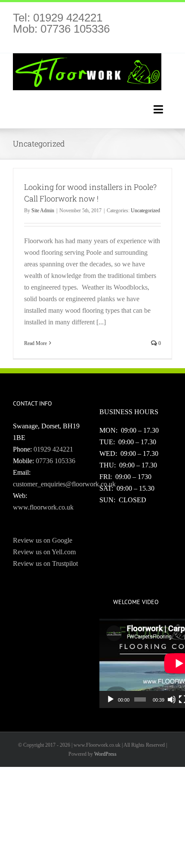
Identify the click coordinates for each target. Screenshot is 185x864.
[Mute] (171, 699)
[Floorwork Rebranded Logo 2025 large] (87, 56)
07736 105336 (55, 460)
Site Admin (42, 211)
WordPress (105, 754)
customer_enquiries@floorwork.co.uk (64, 484)
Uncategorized (145, 211)
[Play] (110, 699)
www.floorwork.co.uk (43, 507)
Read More (35, 343)
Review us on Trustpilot (45, 563)
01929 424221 (53, 449)
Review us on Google (42, 540)
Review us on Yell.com (44, 552)
